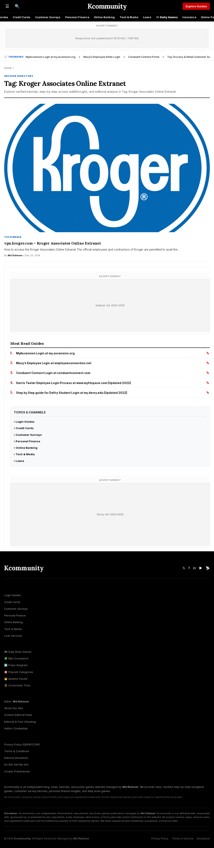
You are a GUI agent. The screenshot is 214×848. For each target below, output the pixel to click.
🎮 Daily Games (167, 17)
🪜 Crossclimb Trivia (17, 685)
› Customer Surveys (28, 434)
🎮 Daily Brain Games (17, 651)
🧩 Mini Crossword (16, 658)
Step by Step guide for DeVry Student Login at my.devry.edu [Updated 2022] (71, 392)
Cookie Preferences (17, 771)
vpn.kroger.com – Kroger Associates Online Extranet (52, 243)
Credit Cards (22, 17)
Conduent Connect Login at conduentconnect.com (53, 373)
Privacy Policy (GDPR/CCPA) (22, 744)
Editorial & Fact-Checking (20, 721)
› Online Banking (25, 447)
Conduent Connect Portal (143, 56)
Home (8, 68)
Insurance (189, 17)
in (194, 568)
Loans (147, 17)
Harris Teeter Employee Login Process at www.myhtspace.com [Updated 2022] (73, 383)
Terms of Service (182, 838)
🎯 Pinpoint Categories (18, 672)
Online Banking (104, 17)
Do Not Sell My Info (16, 764)
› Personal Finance (27, 441)
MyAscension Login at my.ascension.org (50, 56)
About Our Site (13, 708)
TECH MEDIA (13, 237)
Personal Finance (77, 17)
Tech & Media (129, 17)
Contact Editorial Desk (18, 714)
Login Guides (12, 595)
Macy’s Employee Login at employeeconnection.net (53, 363)
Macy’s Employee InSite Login (101, 56)
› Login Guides (24, 421)
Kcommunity (107, 6)
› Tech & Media (24, 454)
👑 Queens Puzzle (15, 678)
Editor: (16, 701)
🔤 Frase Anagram (16, 665)
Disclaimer (203, 838)
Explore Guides (196, 6)
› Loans (19, 461)
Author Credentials (16, 728)
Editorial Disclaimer (16, 757)
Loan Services (13, 635)
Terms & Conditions (16, 751)
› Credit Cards (24, 428)
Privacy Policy (159, 838)
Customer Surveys (48, 17)
